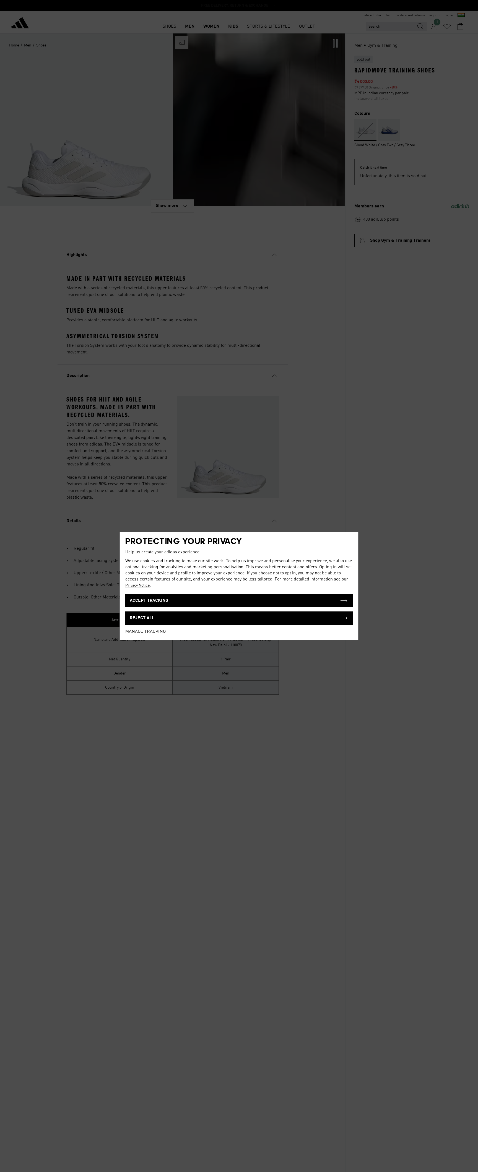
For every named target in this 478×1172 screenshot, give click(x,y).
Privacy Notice (137, 585)
